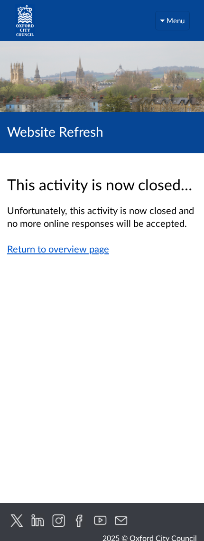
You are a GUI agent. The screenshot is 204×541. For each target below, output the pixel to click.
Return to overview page (58, 248)
